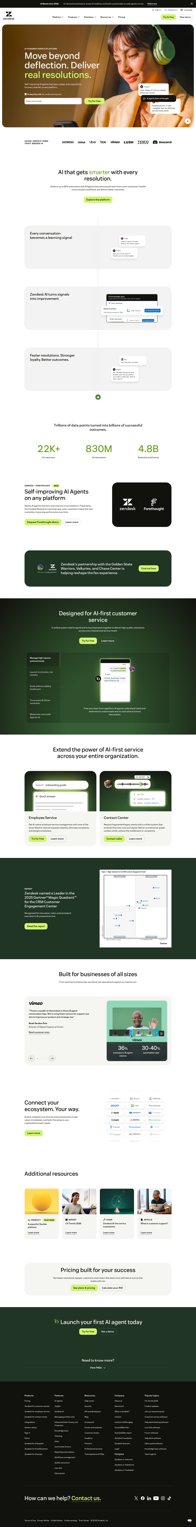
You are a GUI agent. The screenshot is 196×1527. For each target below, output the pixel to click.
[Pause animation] (188, 121)
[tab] (43, 660)
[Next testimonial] (52, 1058)
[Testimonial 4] (45, 1058)
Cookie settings (70, 1520)
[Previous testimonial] (31, 1058)
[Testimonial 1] (37, 1058)
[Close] (192, 3)
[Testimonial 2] (40, 1058)
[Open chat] (189, 1520)
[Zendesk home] (10, 15)
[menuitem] (186, 10)
